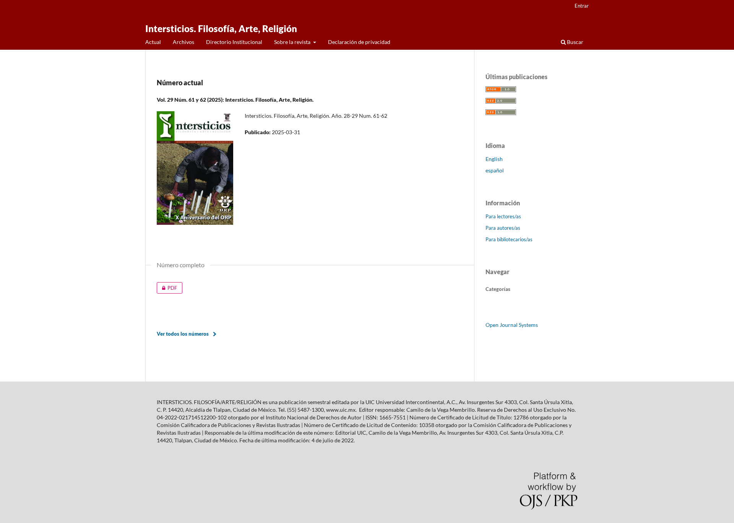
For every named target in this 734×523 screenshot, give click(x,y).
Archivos (183, 42)
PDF (167, 288)
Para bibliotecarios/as (509, 239)
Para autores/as (503, 228)
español (495, 170)
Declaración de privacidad (359, 42)
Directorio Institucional (234, 42)
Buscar (574, 42)
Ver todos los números (183, 334)
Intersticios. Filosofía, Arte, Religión (221, 28)
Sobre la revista (293, 42)
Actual (153, 42)
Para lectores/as (503, 216)
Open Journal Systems (512, 325)
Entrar (582, 6)
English (494, 159)
